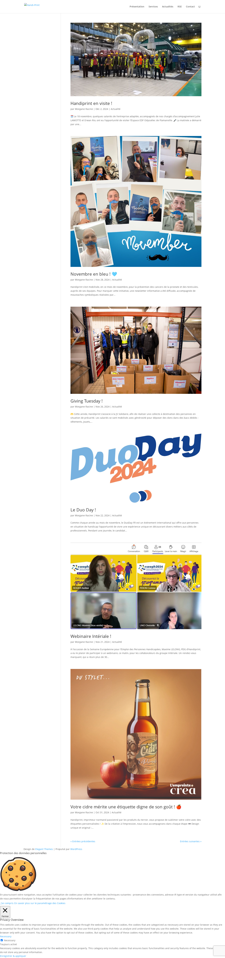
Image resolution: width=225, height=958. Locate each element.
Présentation (137, 6)
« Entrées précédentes (82, 841)
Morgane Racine (84, 109)
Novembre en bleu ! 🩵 (93, 274)
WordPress (76, 849)
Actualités (167, 6)
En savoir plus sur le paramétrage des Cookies (39, 903)
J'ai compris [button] (7, 903)
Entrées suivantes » (190, 841)
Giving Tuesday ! (86, 401)
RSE (180, 6)
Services (153, 6)
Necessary (9, 940)
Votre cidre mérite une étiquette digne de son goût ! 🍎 (125, 807)
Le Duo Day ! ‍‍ (83, 510)
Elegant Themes (44, 849)
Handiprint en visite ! (91, 103)
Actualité (115, 109)
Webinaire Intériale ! (90, 636)
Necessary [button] (5, 936)
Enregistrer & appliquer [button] (13, 956)
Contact (190, 6)
